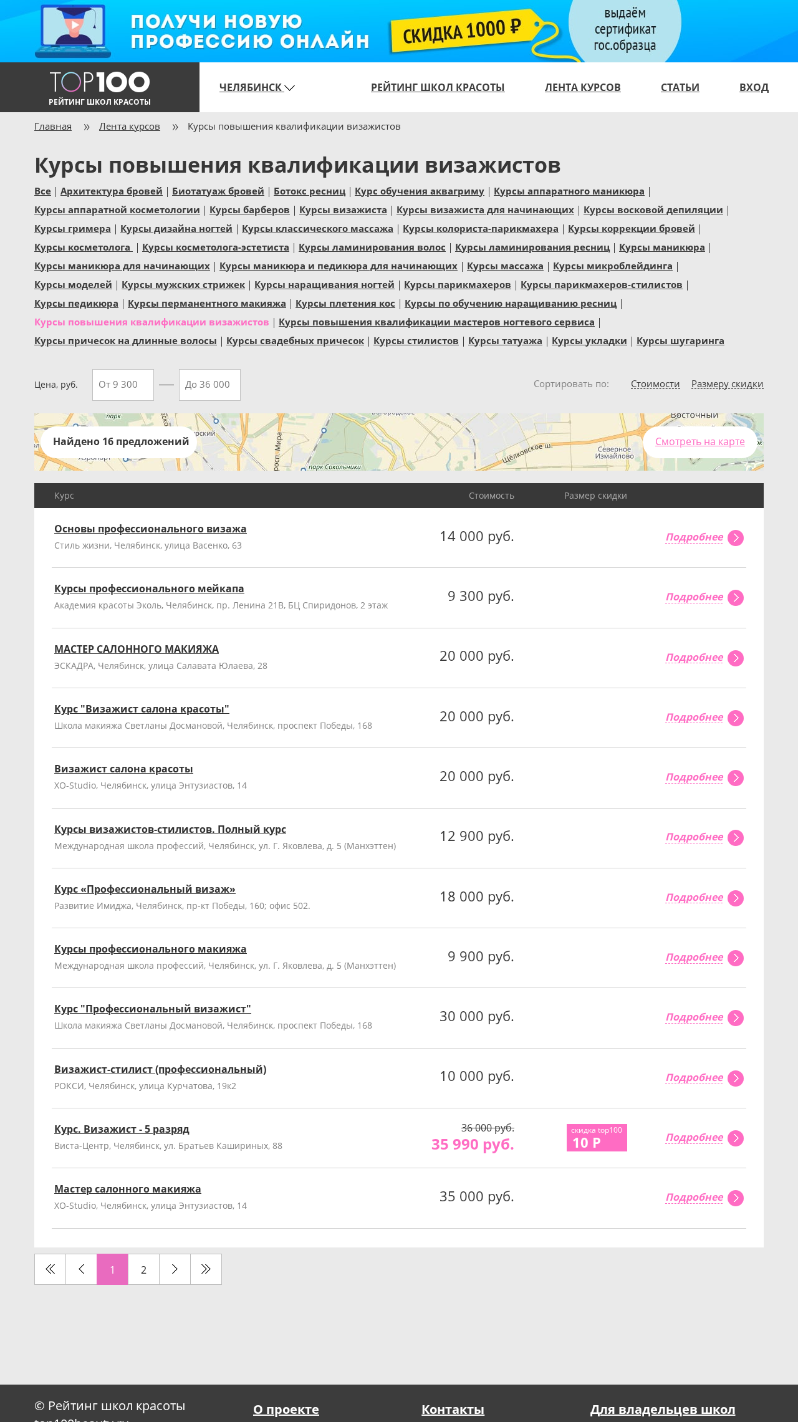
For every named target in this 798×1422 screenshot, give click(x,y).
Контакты (452, 1409)
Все (42, 190)
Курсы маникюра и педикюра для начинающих (338, 265)
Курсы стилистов (416, 339)
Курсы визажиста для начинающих (485, 208)
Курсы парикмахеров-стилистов (602, 283)
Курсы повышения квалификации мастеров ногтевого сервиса (437, 321)
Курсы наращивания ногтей (324, 283)
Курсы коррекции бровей (631, 227)
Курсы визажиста (343, 208)
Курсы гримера (72, 227)
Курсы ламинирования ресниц (532, 246)
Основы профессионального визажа (150, 529)
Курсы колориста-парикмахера (481, 227)
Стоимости (655, 384)
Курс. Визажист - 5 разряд (122, 1129)
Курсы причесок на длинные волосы (125, 339)
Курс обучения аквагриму (419, 190)
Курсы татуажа (505, 339)
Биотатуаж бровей (218, 190)
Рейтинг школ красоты (438, 87)
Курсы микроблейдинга (613, 265)
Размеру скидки (727, 384)
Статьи (680, 87)
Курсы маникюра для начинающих (122, 265)
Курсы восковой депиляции (653, 208)
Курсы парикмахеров (457, 283)
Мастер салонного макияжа (127, 1189)
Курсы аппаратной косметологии (117, 208)
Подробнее (694, 538)
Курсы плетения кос (345, 302)
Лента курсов (583, 87)
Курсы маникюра (662, 246)
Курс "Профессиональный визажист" (152, 1009)
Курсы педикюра (76, 302)
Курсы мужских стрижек (183, 283)
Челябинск (251, 87)
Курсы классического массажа (317, 227)
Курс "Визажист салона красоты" (141, 709)
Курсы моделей (73, 283)
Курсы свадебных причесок (295, 339)
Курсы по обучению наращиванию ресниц (511, 302)
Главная (53, 126)
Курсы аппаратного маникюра (569, 190)
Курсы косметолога (83, 246)
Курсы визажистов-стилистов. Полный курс (170, 829)
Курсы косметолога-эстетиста (215, 246)
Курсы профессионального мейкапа (149, 588)
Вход (754, 87)
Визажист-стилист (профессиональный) (160, 1069)
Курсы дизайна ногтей (176, 227)
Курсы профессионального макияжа (150, 949)
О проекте (286, 1409)
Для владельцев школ (663, 1409)
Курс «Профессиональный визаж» (145, 889)
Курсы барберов (249, 208)
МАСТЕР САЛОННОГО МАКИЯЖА (136, 649)
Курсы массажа (505, 265)
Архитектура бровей (111, 190)
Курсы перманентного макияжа (207, 302)
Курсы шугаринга (680, 339)
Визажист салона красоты (123, 769)
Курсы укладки (589, 339)
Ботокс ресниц (309, 190)
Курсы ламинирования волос (372, 246)
